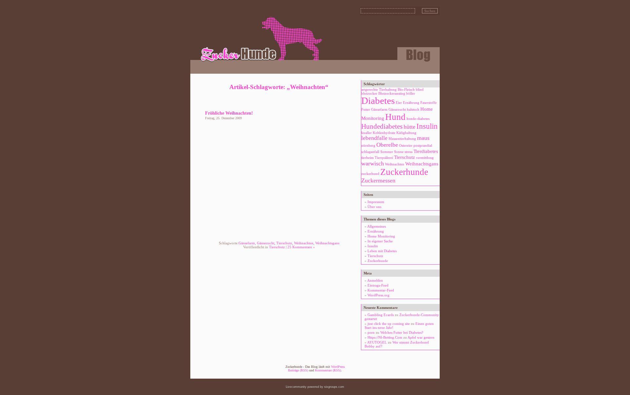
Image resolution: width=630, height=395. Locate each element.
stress (408, 152)
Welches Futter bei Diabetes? (401, 332)
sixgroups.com (334, 386)
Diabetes (378, 100)
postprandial (422, 145)
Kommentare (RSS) (328, 370)
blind (420, 89)
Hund (395, 117)
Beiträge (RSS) (298, 370)
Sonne (399, 152)
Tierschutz (284, 243)
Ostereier (405, 145)
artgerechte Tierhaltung (379, 89)
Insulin (427, 126)
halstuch (413, 109)
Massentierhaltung (402, 139)
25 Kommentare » (301, 247)
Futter (365, 109)
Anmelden (375, 280)
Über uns (374, 207)
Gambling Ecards (381, 315)
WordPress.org (378, 295)
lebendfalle (374, 138)
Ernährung (411, 102)
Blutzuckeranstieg (391, 93)
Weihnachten (303, 243)
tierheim (367, 158)
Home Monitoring (381, 236)
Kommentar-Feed (381, 290)
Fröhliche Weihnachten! (229, 113)
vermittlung (425, 158)
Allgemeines (376, 226)
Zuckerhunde (404, 172)
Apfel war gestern (421, 337)
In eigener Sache (380, 241)
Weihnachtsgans (327, 243)
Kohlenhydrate (384, 133)
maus (423, 138)
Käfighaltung (406, 133)
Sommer (386, 152)
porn (371, 332)
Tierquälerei (384, 158)
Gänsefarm (247, 243)
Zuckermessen (378, 180)
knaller (366, 133)
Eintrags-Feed (378, 285)
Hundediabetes (382, 126)
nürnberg (368, 145)
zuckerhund (370, 174)
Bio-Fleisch (406, 89)
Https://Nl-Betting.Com (385, 337)
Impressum (376, 202)
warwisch (372, 163)
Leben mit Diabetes (382, 251)
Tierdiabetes (425, 151)
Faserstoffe (428, 102)
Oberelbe (387, 144)
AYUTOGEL (377, 342)
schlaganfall (370, 152)
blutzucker (369, 93)
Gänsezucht (265, 243)
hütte (409, 126)
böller (410, 93)
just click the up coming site (389, 324)
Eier (399, 102)
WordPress (338, 366)
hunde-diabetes (418, 119)
